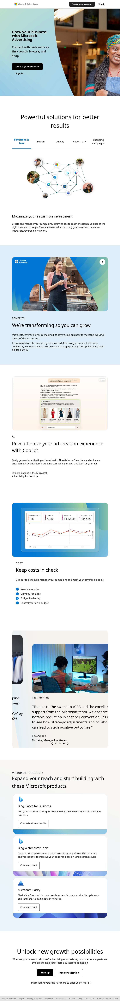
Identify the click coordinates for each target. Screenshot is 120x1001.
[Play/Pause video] (102, 262)
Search (41, 141)
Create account (28, 860)
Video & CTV (79, 141)
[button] (52, 739)
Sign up (45, 967)
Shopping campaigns (98, 141)
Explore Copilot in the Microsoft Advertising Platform (29, 474)
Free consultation (69, 967)
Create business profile (33, 818)
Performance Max (21, 141)
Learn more (82, 977)
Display (60, 141)
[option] (60, 684)
